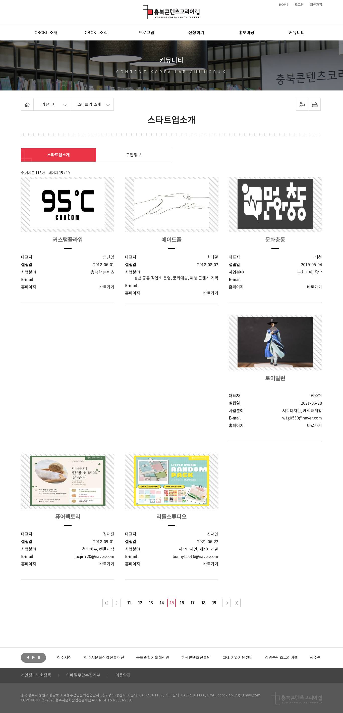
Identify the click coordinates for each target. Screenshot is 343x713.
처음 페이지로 (106, 603)
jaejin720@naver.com (94, 556)
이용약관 (123, 675)
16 (181, 603)
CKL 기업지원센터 (237, 657)
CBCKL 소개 (46, 32)
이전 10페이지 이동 (116, 603)
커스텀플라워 (68, 240)
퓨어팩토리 (67, 517)
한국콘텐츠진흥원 (196, 657)
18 (203, 603)
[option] (64, 658)
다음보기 (33, 657)
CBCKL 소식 (96, 32)
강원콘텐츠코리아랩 (281, 657)
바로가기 (106, 287)
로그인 (299, 5)
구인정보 (133, 155)
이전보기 (27, 657)
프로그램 (146, 32)
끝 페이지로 (236, 603)
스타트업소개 (58, 155)
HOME (284, 5)
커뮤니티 (297, 32)
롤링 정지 (39, 657)
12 (140, 603)
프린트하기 (314, 104)
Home (22, 101)
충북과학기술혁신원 (152, 657)
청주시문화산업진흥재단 (104, 657)
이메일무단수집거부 (83, 675)
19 (214, 603)
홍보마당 (247, 32)
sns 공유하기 (302, 104)
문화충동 (275, 240)
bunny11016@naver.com (195, 556)
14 (161, 603)
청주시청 (64, 657)
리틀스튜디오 (171, 517)
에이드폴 (171, 240)
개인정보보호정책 (36, 675)
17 (192, 603)
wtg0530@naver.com (302, 418)
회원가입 (316, 5)
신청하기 (196, 32)
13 (150, 603)
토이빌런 (275, 378)
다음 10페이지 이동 (226, 603)
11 (129, 603)
